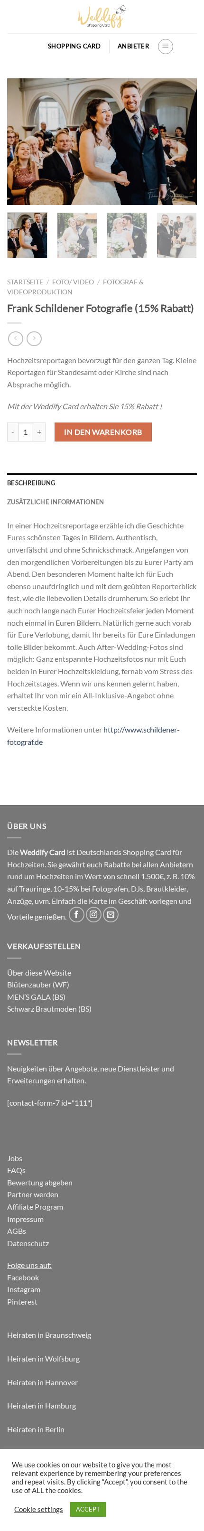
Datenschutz (28, 1243)
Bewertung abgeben (40, 1182)
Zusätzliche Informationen (55, 502)
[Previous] (22, 141)
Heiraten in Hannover (42, 1382)
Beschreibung (31, 483)
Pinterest (22, 1301)
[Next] (181, 141)
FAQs (16, 1169)
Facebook (23, 1277)
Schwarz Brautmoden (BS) (49, 1008)
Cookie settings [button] (38, 1509)
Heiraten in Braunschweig (49, 1334)
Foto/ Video (73, 282)
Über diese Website (39, 972)
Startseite (25, 282)
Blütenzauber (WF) (38, 984)
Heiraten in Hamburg (41, 1405)
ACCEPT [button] (88, 1509)
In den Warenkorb (103, 431)
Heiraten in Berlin (36, 1429)
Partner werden (32, 1194)
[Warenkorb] (35, 46)
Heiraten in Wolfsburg (43, 1358)
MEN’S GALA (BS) (36, 996)
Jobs (14, 1158)
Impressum (25, 1218)
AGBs (16, 1230)
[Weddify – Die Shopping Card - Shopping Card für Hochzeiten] (102, 16)
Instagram (23, 1289)
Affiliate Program (35, 1206)
